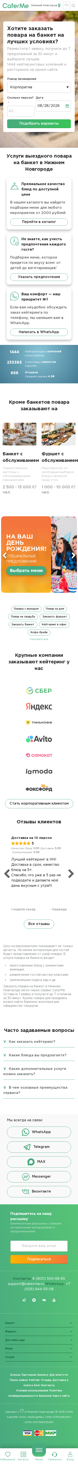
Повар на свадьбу (23, 617)
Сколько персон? (20, 98)
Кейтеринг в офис (54, 624)
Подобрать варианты (39, 123)
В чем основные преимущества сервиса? (35, 1090)
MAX (41, 1162)
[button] (39, 623)
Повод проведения (21, 79)
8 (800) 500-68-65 (48, 1278)
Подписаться (39, 1259)
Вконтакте (41, 1191)
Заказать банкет (22, 624)
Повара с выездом (26, 609)
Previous (4, 555)
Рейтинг (34, 1380)
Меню (39, 1459)
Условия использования (32, 1390)
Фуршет (11, 1331)
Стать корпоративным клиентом (39, 803)
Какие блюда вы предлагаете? (38, 1055)
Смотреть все (39, 639)
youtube (54, 1300)
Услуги (9, 1357)
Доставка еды (15, 1340)
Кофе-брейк (39, 632)
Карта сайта (61, 1396)
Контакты (48, 1385)
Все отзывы (39, 924)
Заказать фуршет (54, 617)
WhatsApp (41, 1132)
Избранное (7, 1459)
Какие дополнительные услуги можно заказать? (34, 1071)
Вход (70, 1459)
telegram (24, 1300)
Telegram (41, 1147)
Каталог (23, 1459)
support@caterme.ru (26, 1284)
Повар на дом (55, 609)
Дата (39, 98)
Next (73, 555)
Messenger (41, 1177)
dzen (34, 1300)
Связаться (55, 1459)
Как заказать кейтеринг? (32, 1041)
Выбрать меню (26, 571)
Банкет (10, 1323)
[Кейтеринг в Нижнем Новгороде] (16, 5)
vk (44, 1300)
